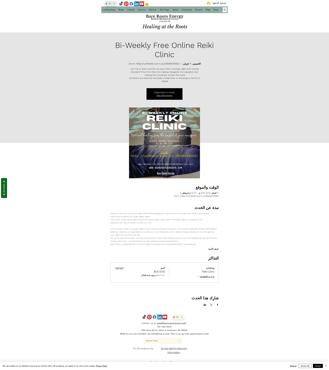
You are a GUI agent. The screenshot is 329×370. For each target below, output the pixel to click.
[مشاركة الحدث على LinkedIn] (205, 305)
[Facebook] (131, 3)
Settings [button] (293, 366)
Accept (318, 366)
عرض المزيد (213, 249)
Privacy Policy (101, 366)
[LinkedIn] (136, 3)
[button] (147, 4)
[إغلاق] (325, 366)
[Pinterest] (126, 3)
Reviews (4, 188)
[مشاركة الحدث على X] (211, 305)
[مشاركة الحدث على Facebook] (217, 305)
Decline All (305, 366)
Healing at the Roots (165, 27)
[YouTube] (141, 3)
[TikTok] (121, 3)
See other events (164, 95)
